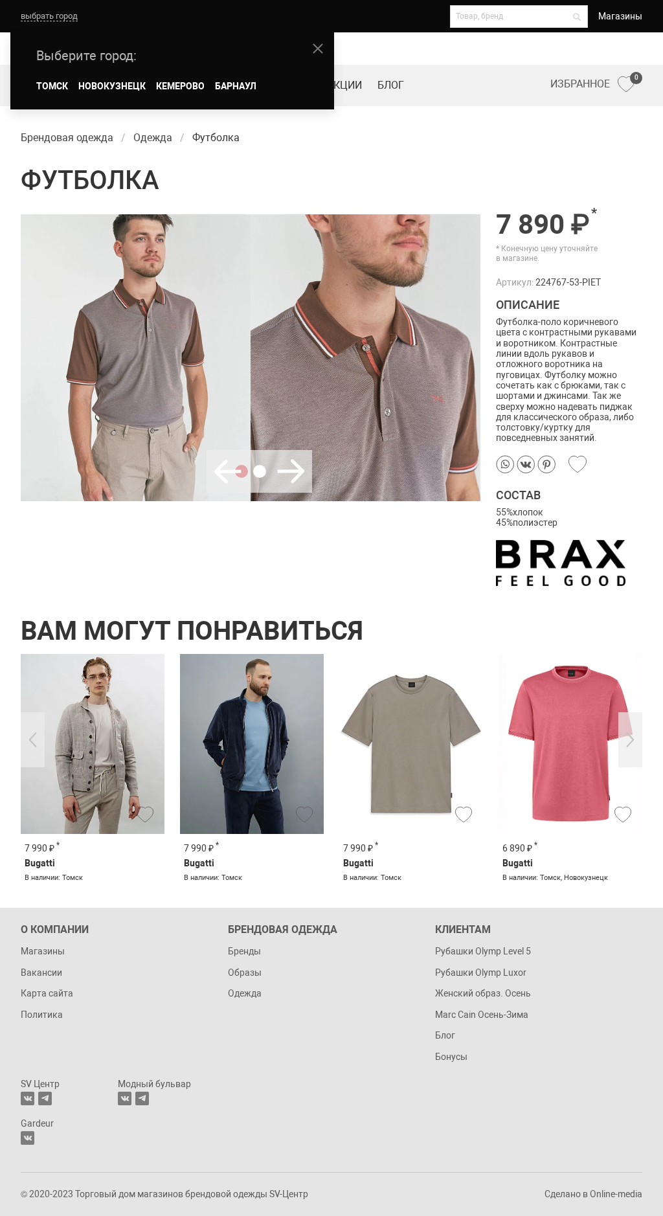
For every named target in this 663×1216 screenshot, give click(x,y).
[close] (318, 49)
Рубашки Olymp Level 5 (483, 951)
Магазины (620, 16)
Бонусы (451, 1057)
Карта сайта (47, 993)
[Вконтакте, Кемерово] (27, 1138)
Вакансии (41, 972)
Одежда (245, 993)
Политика (42, 1014)
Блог (390, 85)
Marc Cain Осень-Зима (481, 1014)
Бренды (244, 951)
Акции (344, 85)
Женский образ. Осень (483, 993)
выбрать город (49, 16)
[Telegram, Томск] (45, 1098)
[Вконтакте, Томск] (27, 1098)
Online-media (616, 1194)
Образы (245, 972)
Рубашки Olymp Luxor (480, 972)
